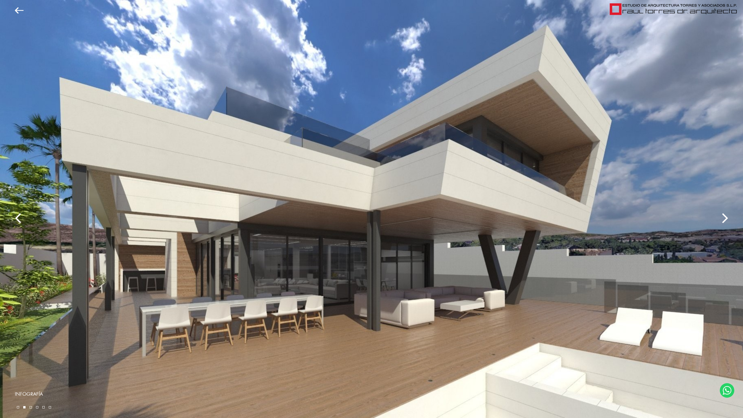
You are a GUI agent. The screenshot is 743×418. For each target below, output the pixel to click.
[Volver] (12, 10)
